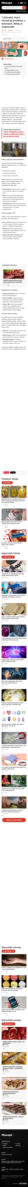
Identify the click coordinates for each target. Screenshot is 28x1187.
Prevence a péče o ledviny (13, 74)
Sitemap (18, 1145)
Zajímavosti (17, 1169)
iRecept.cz (4, 30)
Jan (4, 38)
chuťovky (3, 1154)
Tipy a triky (4, 1162)
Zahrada (16, 1162)
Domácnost (12, 1161)
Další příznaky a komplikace (14, 72)
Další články (7, 482)
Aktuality (3, 1169)
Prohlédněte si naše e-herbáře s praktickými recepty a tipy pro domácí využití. (13, 134)
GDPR (4, 1145)
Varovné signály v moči (12, 70)
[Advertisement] (14, 91)
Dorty (11, 1154)
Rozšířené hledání (21, 11)
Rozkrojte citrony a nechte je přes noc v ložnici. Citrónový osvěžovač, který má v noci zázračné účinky (13, 500)
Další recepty (7, 1024)
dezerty (5, 1029)
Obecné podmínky (8, 1147)
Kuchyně (17, 1161)
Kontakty (5, 1143)
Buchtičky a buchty (8, 1079)
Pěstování (8, 1162)
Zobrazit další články (14, 820)
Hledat (24, 7)
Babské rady (4, 1161)
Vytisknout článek (9, 58)
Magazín (10, 30)
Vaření (12, 1162)
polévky (7, 1154)
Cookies (18, 1143)
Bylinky (7, 1169)
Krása (8, 1161)
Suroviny (21, 1169)
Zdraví (20, 1162)
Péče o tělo (22, 1161)
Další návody (7, 951)
